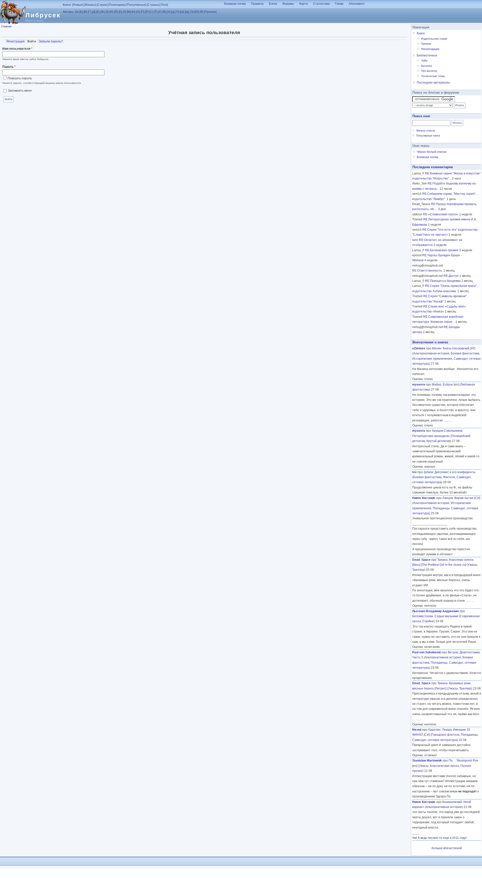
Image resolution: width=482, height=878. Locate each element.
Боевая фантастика (465, 353)
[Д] (93, 12)
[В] (85, 12)
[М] (129, 12)
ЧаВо (424, 60)
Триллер (418, 570)
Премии (426, 43)
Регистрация (16, 41)
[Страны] (153, 5)
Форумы (288, 4)
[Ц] (173, 12)
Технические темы (433, 76)
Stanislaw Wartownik (427, 760)
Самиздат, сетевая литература (434, 740)
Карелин (434, 729)
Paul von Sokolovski (426, 652)
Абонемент (357, 4)
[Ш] (182, 12)
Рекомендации (430, 48)
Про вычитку (429, 70)
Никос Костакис (424, 498)
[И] (111, 12)
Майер (436, 384)
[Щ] (187, 12)
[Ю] (196, 12)
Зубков (428, 472)
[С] (151, 12)
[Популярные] (136, 5)
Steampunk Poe (467, 760)
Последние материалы (433, 82)
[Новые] (77, 5)
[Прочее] (210, 12)
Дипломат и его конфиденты (455, 472)
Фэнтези (449, 477)
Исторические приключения (432, 358)
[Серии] (102, 5)
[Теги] (164, 5)
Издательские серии (434, 38)
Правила (257, 4)
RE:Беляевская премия (441, 250)
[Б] (81, 12)
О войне (428, 621)
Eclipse (448, 384)
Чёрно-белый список (431, 152)
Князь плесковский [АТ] (459, 348)
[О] (138, 12)
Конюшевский (452, 802)
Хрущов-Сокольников (447, 430)
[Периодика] (117, 5)
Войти (32, 41)
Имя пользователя (17, 48)
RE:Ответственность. (427, 270)
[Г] (89, 12)
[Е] (98, 12)
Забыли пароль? (51, 41)
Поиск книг (421, 116)
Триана (442, 559)
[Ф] (164, 12)
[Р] (147, 12)
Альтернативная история (431, 353)
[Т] (155, 12)
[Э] (192, 12)
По (452, 760)
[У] (159, 12)
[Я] (201, 12)
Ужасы (472, 565)
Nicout (416, 729)
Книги (421, 33)
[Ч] (177, 12)
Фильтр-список (425, 130)
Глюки (339, 4)
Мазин (436, 348)
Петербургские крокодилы (431, 436)
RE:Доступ (451, 276)
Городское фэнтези (445, 734)
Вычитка (426, 65)
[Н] (133, 12)
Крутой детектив (438, 441)
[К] (120, 12)
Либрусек (43, 15)
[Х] (168, 12)
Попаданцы (441, 508)
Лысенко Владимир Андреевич (435, 611)
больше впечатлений (447, 848)
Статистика (321, 4)
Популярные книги (428, 135)
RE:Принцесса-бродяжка (443, 281)
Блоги (273, 4)
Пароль (9, 67)
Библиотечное (427, 55)
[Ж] (102, 12)
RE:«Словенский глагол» (440, 214)
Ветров (453, 652)
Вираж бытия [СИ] (467, 498)
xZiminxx (418, 348)
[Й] (116, 12)
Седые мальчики (446, 616)
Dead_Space (421, 559)
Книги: (67, 5)
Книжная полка (235, 4)
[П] (142, 12)
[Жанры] (90, 5)
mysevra (418, 384)
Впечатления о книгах (430, 342)
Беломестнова (422, 616)
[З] (107, 12)
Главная (6, 26)
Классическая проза (444, 766)
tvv (414, 472)
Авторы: (68, 12)
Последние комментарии (432, 167)
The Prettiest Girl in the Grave (442, 565)
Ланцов (447, 498)
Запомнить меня (20, 90)
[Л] (124, 12)
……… (448, 420)
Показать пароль (20, 78)
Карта (303, 4)
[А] (77, 12)
